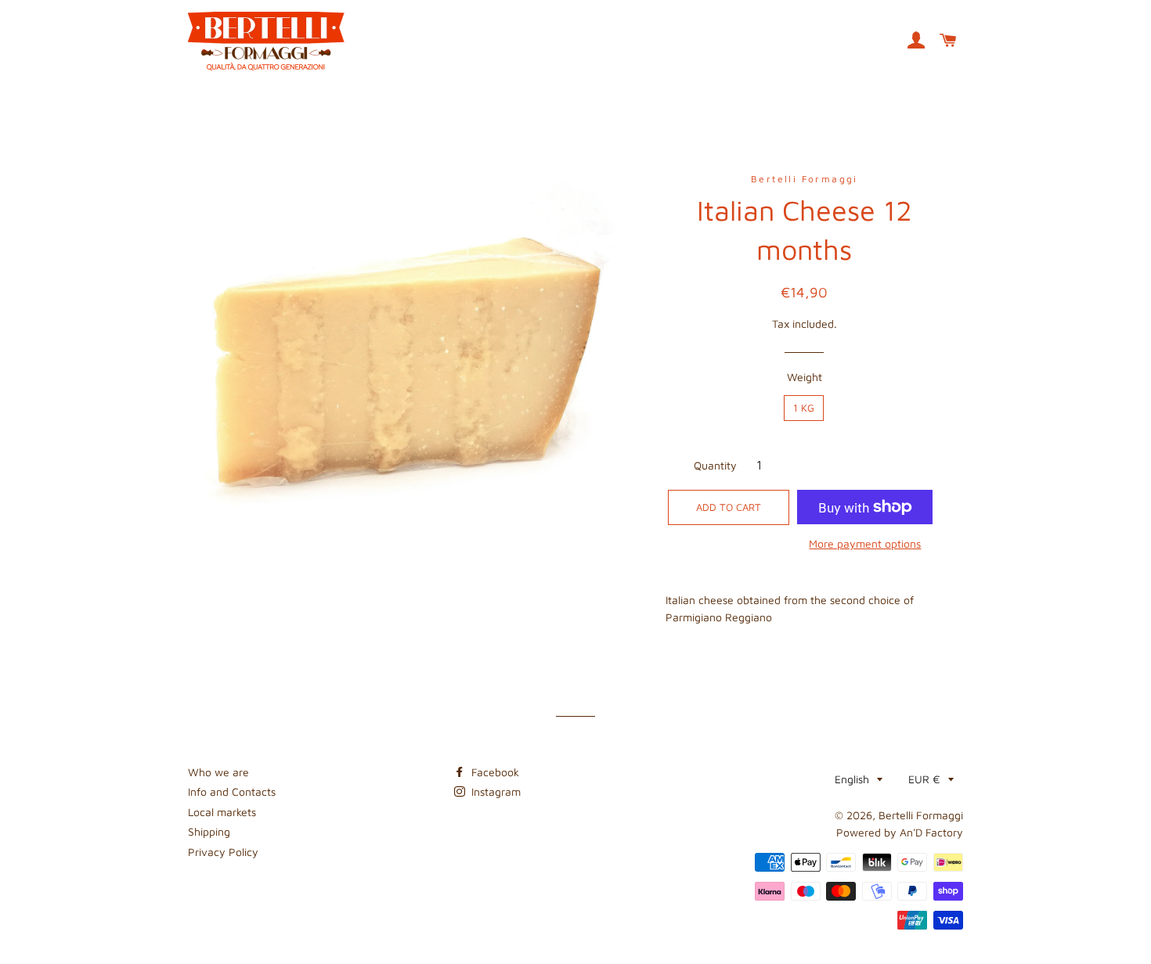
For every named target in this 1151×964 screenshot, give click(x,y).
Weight (804, 376)
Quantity (715, 465)
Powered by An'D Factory (899, 832)
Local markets (222, 811)
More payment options (865, 543)
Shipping (209, 831)
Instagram (494, 791)
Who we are (218, 772)
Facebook (493, 772)
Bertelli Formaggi (921, 815)
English (852, 779)
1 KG (803, 407)
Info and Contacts (232, 791)
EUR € (924, 779)
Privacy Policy (223, 851)
